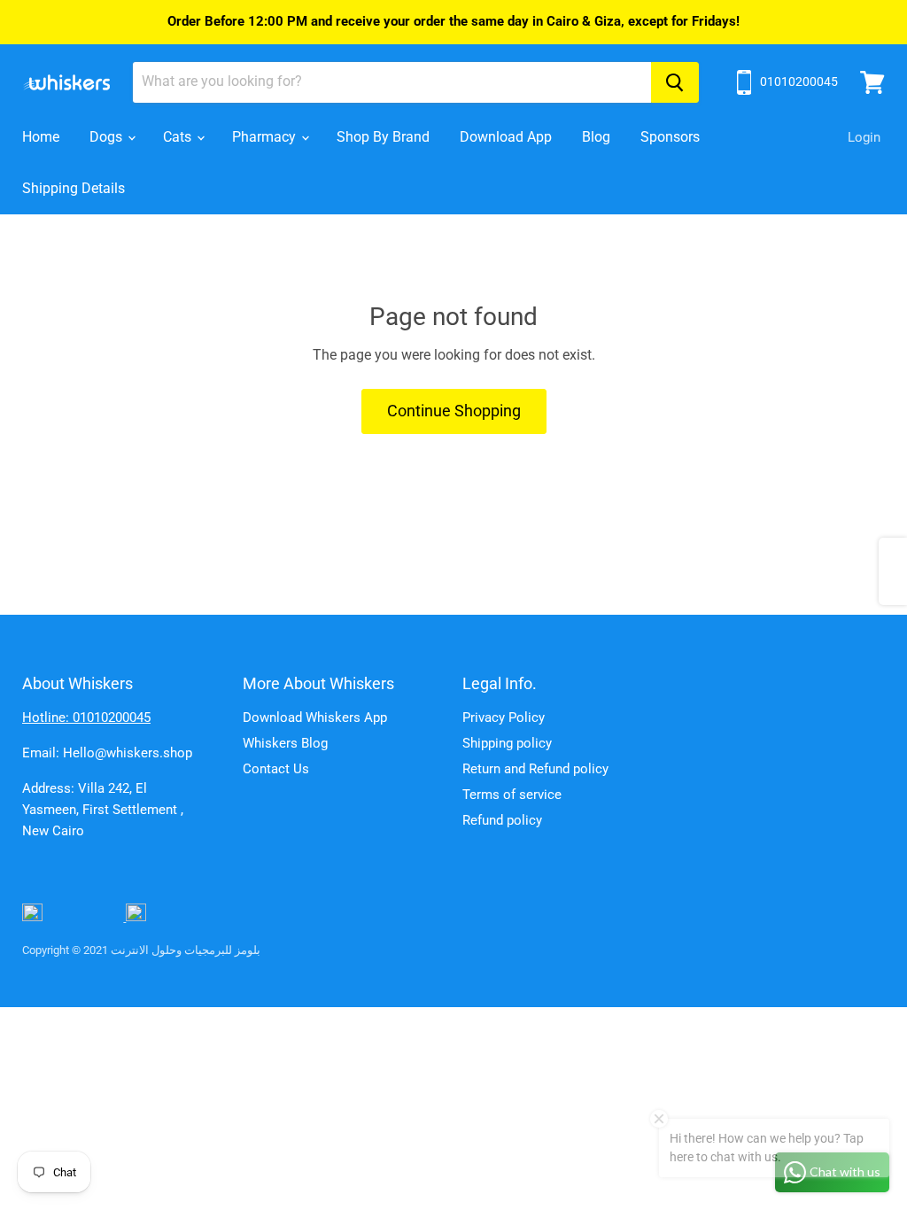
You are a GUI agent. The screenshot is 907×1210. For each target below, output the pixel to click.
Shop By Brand (383, 136)
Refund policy (502, 820)
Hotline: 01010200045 (86, 717)
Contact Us (276, 769)
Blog (596, 136)
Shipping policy (507, 743)
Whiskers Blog (285, 743)
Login (864, 137)
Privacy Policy (503, 717)
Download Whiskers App (315, 717)
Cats (179, 136)
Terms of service (512, 795)
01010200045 (799, 81)
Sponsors (670, 136)
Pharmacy (265, 136)
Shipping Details (73, 188)
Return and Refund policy (535, 769)
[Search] (675, 82)
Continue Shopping (454, 410)
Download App (506, 136)
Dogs (107, 136)
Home (40, 136)
